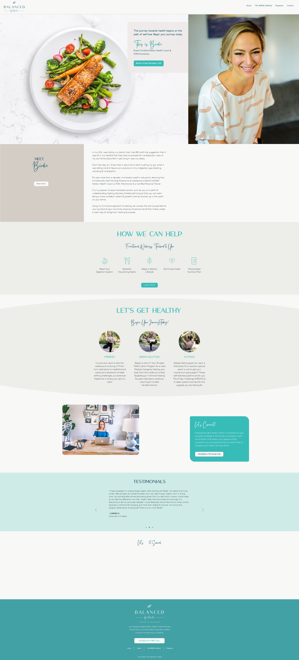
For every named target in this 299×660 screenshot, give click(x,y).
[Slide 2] (149, 527)
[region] (105, 267)
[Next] (203, 510)
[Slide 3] (152, 527)
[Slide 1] (146, 527)
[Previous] (96, 510)
